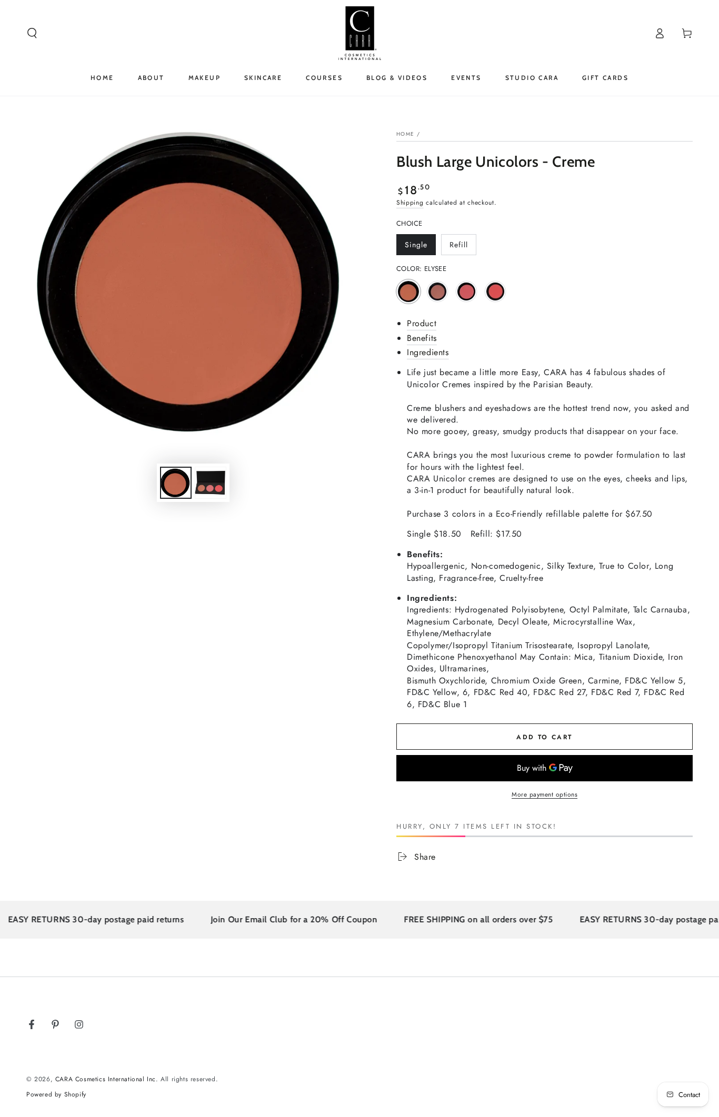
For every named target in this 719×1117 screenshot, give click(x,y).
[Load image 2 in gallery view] (210, 483)
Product (421, 323)
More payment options (544, 794)
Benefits (422, 338)
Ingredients (428, 352)
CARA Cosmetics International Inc (105, 1079)
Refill (462, 247)
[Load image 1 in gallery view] (176, 483)
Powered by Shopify (56, 1094)
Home (405, 134)
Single (420, 247)
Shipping (410, 202)
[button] (32, 33)
